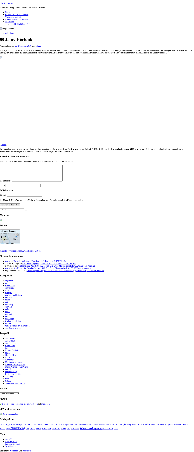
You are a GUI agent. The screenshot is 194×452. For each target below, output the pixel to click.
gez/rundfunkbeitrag (13, 295)
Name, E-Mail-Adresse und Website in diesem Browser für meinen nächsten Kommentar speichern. (44, 200)
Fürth (112, 424)
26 (4, 424)
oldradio (8, 307)
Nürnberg (17, 428)
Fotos (7, 12)
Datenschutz (48, 424)
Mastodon (45, 404)
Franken (94, 424)
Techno (63, 429)
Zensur (116, 428)
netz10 (8, 369)
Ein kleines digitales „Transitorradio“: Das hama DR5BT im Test (40, 261)
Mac (175, 424)
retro (49, 428)
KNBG (8, 357)
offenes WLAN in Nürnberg (17, 14)
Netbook (2, 428)
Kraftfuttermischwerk (14, 362)
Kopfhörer (153, 424)
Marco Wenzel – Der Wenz (16, 367)
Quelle (3, 144)
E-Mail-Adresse (6, 190)
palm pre (32, 428)
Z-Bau (8, 381)
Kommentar (5, 181)
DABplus (39, 424)
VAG (73, 428)
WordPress (14, 451)
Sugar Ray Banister (13, 374)
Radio (44, 428)
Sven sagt (9, 376)
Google (122, 424)
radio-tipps (9, 33)
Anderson (27, 451)
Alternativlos (10, 343)
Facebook (83, 424)
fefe (6, 348)
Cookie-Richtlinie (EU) (20, 24)
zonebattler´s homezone (15, 383)
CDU (29, 424)
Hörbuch (144, 424)
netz (7, 302)
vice (7, 379)
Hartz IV (134, 424)
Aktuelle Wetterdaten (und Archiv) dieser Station (20, 251)
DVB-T (76, 424)
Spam (54, 429)
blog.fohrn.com (6, 3)
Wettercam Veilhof (13, 17)
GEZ (117, 425)
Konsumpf (9, 360)
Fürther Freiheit (11, 350)
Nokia (8, 429)
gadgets (8, 292)
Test (68, 428)
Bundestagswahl (18, 424)
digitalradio (10, 288)
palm (7, 309)
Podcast (38, 429)
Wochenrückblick (107, 428)
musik (7, 300)
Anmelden (9, 439)
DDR (55, 424)
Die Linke (61, 424)
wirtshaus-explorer (13, 328)
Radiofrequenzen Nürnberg (16, 19)
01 (1, 424)
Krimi (160, 425)
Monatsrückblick (183, 425)
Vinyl (77, 429)
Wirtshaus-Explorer (91, 428)
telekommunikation (13, 321)
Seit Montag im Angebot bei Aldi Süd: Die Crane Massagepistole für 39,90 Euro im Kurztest (56, 266)
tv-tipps (8, 323)
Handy (128, 425)
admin (38, 46)
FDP (89, 424)
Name (2, 185)
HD (139, 425)
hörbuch (8, 297)
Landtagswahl (168, 424)
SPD (58, 428)
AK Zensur (10, 341)
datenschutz (10, 285)
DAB (34, 424)
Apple (8, 424)
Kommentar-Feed (12, 444)
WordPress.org (11, 446)
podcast (8, 314)
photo (7, 311)
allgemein (9, 281)
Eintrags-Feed (11, 441)
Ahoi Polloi (10, 338)
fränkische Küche (104, 424)
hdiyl (7, 353)
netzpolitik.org (11, 371)
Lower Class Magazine (15, 364)
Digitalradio (69, 425)
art (6, 283)
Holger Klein (10, 355)
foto (7, 290)
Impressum (9, 22)
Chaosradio (10, 345)
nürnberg (9, 304)
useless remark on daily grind (17, 326)
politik (8, 316)
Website (3, 195)
